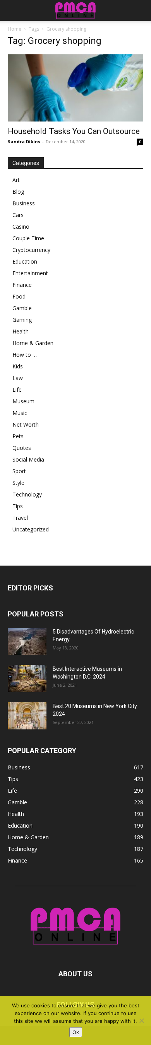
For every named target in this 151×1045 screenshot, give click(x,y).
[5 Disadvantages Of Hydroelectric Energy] (27, 641)
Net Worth (25, 424)
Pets (18, 436)
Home (14, 29)
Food (19, 296)
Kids (17, 366)
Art (16, 180)
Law (17, 378)
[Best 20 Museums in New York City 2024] (27, 715)
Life (17, 389)
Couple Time (28, 238)
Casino (20, 226)
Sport (19, 471)
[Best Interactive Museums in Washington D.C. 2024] (27, 678)
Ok (75, 1032)
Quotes (21, 447)
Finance (22, 284)
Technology (27, 494)
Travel (20, 517)
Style (18, 482)
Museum (23, 401)
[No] (141, 1020)
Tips (17, 506)
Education (24, 261)
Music (19, 413)
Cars (18, 215)
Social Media (28, 459)
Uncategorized (30, 529)
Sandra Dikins (24, 141)
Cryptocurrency (31, 249)
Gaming (22, 319)
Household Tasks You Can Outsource (74, 131)
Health (20, 331)
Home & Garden (32, 343)
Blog (18, 191)
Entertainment (30, 273)
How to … (24, 354)
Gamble (22, 308)
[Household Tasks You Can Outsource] (75, 88)
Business (23, 203)
